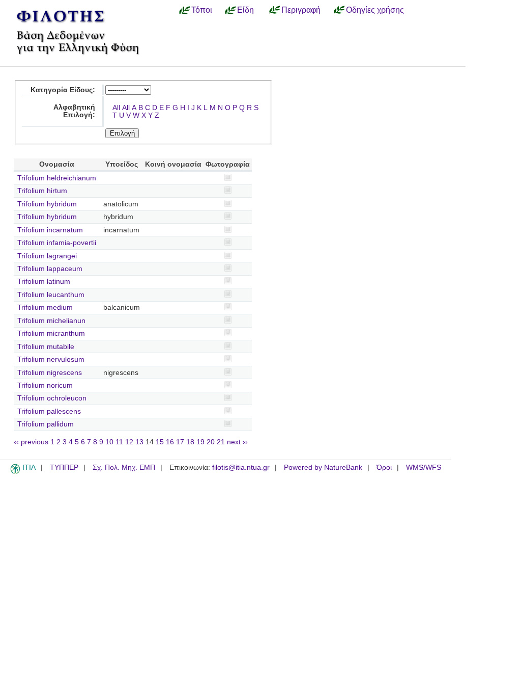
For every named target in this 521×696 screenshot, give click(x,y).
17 (180, 442)
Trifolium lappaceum (49, 269)
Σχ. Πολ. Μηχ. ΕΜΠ (124, 467)
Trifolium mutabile (45, 347)
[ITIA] (15, 472)
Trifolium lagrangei (47, 256)
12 (129, 442)
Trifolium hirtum (42, 191)
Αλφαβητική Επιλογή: (74, 111)
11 (119, 442)
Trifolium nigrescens (49, 373)
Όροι (384, 467)
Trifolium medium (45, 307)
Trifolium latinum (43, 281)
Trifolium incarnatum (50, 230)
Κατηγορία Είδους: (63, 90)
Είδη (245, 9)
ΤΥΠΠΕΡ (64, 467)
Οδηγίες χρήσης (375, 9)
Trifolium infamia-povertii (56, 243)
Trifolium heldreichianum (56, 178)
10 (109, 442)
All (116, 108)
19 (200, 442)
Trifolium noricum (45, 385)
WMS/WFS (423, 467)
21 (221, 442)
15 (160, 442)
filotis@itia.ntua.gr (241, 467)
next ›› (237, 442)
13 (139, 442)
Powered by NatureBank (323, 467)
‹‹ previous (31, 442)
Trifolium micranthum (51, 333)
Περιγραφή (301, 9)
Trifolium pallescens (49, 411)
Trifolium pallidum (45, 424)
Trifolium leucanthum (50, 295)
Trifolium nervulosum (50, 359)
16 (170, 442)
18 (190, 442)
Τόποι (201, 9)
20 (211, 442)
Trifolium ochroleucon (51, 398)
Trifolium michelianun (51, 321)
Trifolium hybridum (47, 204)
